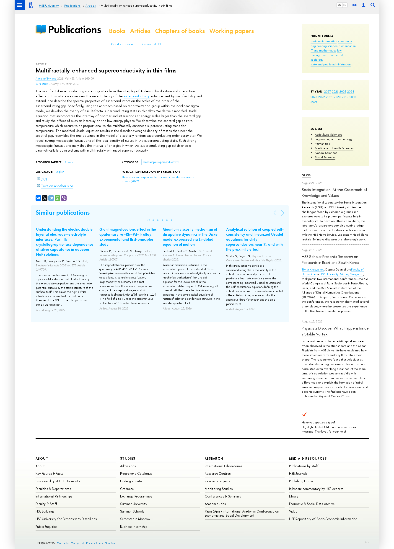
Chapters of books (180, 31)
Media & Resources (308, 458)
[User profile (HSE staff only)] (363, 5)
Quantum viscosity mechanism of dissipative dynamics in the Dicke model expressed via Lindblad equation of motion (190, 237)
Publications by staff (304, 466)
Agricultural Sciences (328, 134)
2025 (343, 91)
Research (214, 458)
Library (293, 496)
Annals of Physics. (46, 78)
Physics (69, 162)
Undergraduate (131, 481)
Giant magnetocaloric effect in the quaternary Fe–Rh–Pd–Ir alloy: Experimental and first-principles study (127, 237)
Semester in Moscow (135, 519)
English (60, 172)
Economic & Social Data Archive (312, 504)
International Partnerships (54, 496)
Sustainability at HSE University (58, 481)
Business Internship (133, 526)
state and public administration (331, 64)
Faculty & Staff (46, 504)
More (314, 102)
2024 (350, 91)
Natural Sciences (326, 153)
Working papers (231, 31)
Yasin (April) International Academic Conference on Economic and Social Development (242, 513)
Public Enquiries (46, 526)
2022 (321, 97)
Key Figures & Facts (49, 473)
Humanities (322, 144)
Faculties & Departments (53, 489)
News (306, 175)
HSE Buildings (45, 511)
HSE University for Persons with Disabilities (66, 519)
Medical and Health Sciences (334, 148)
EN (344, 5)
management (319, 55)
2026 (335, 91)
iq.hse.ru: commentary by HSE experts (316, 489)
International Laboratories (223, 466)
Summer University (133, 504)
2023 (314, 97)
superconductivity (137, 96)
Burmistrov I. (43, 84)
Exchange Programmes (136, 496)
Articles (140, 31)
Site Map (111, 543)
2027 (327, 91)
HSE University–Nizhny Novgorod (341, 274)
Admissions (128, 466)
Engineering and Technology (333, 139)
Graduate (127, 489)
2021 (329, 97)
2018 (353, 97)
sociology (317, 59)
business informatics (324, 41)
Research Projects (217, 481)
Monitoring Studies (219, 489)
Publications (74, 29)
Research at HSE (152, 44)
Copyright (77, 543)
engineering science (324, 46)
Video (293, 511)
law (339, 50)
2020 (337, 97)
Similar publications (63, 213)
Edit (367, 542)
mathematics (337, 55)
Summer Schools (132, 511)
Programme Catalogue (136, 473)
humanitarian (347, 46)
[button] (148, 220)
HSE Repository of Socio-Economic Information (323, 519)
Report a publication (122, 44)
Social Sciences (325, 157)
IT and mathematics (323, 50)
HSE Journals (298, 473)
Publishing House (301, 481)
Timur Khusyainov (313, 269)
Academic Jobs (215, 504)
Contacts (62, 543)
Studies (127, 458)
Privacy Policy (94, 543)
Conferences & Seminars (223, 496)
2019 (345, 97)
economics (345, 41)
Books (117, 31)
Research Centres (218, 473)
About (42, 458)
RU (339, 5)
